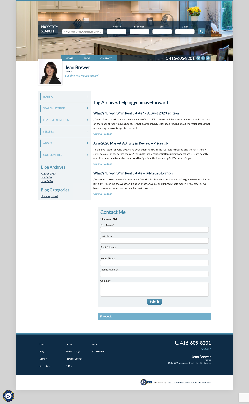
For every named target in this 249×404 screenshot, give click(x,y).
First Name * (107, 225)
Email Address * (109, 247)
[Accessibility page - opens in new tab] (147, 384)
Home (69, 58)
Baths (185, 26)
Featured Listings (56, 119)
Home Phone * (108, 258)
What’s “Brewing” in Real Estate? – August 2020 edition (136, 113)
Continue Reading (102, 133)
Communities (52, 154)
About (47, 143)
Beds (162, 26)
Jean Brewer (77, 67)
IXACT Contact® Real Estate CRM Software (189, 382)
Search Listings (54, 108)
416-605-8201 (182, 58)
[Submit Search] (201, 31)
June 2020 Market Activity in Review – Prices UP (130, 143)
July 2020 (46, 177)
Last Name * (107, 236)
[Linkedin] (203, 58)
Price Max (139, 26)
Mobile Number (109, 269)
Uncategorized (49, 196)
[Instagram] (208, 58)
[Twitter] (198, 58)
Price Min (116, 26)
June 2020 (47, 181)
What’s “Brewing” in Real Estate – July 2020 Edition (133, 173)
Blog (87, 58)
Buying (48, 96)
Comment (105, 280)
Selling (48, 131)
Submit (154, 301)
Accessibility (45, 366)
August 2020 (48, 173)
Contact (106, 58)
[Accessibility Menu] (8, 396)
